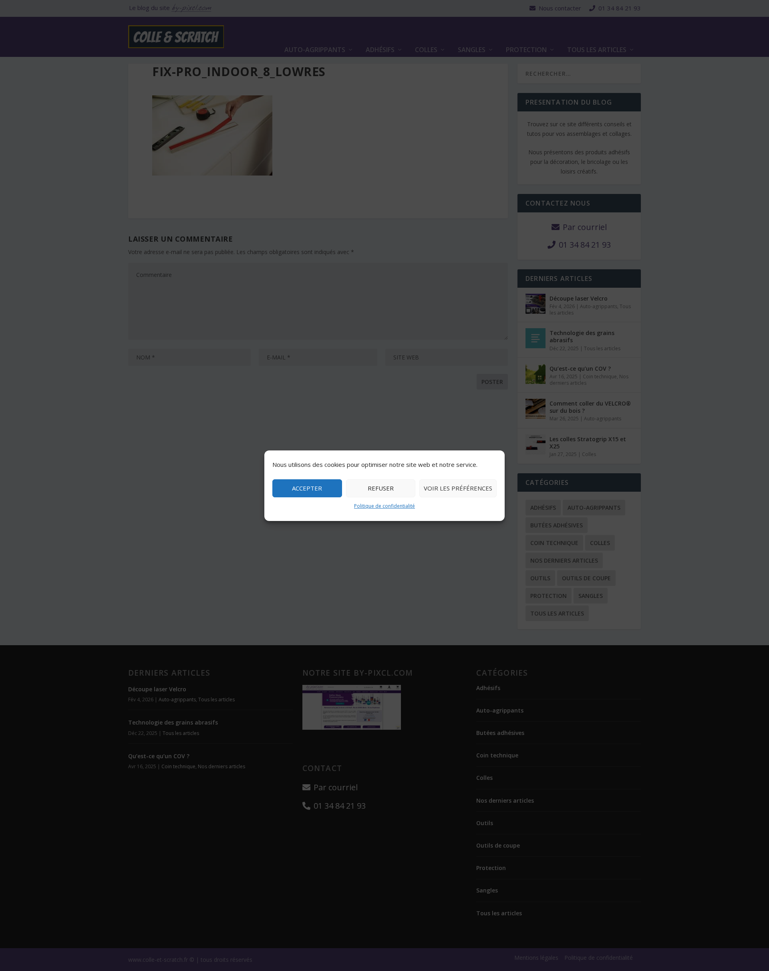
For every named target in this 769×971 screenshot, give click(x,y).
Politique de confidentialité (384, 506)
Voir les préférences (458, 488)
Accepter (307, 488)
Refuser (381, 488)
